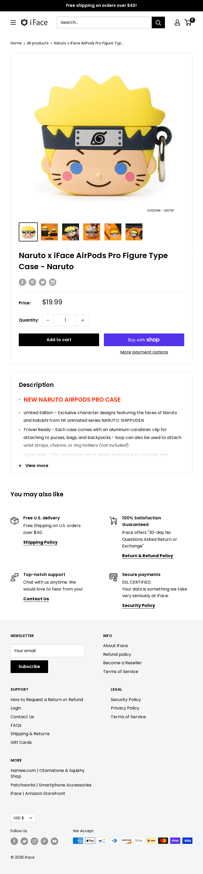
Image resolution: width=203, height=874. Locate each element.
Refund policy (117, 654)
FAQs (16, 725)
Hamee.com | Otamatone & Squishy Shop (48, 773)
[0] (188, 22)
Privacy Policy (125, 708)
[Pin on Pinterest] (32, 282)
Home (16, 43)
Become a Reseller (122, 663)
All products (38, 43)
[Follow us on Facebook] (14, 841)
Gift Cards (21, 742)
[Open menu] (13, 22)
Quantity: (29, 320)
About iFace (115, 646)
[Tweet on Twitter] (42, 282)
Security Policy (126, 700)
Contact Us (22, 717)
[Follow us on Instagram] (34, 841)
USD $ (18, 818)
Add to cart (59, 340)
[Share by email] (52, 282)
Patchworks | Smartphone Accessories (51, 785)
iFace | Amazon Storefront (38, 793)
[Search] (158, 22)
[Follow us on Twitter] (24, 841)
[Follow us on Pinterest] (44, 841)
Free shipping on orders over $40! (101, 5)
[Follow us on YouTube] (54, 841)
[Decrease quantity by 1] (47, 320)
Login (16, 708)
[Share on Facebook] (22, 282)
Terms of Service (120, 672)
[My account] (177, 22)
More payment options (144, 352)
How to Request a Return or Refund (47, 700)
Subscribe (29, 666)
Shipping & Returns (30, 734)
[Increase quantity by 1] (82, 320)
